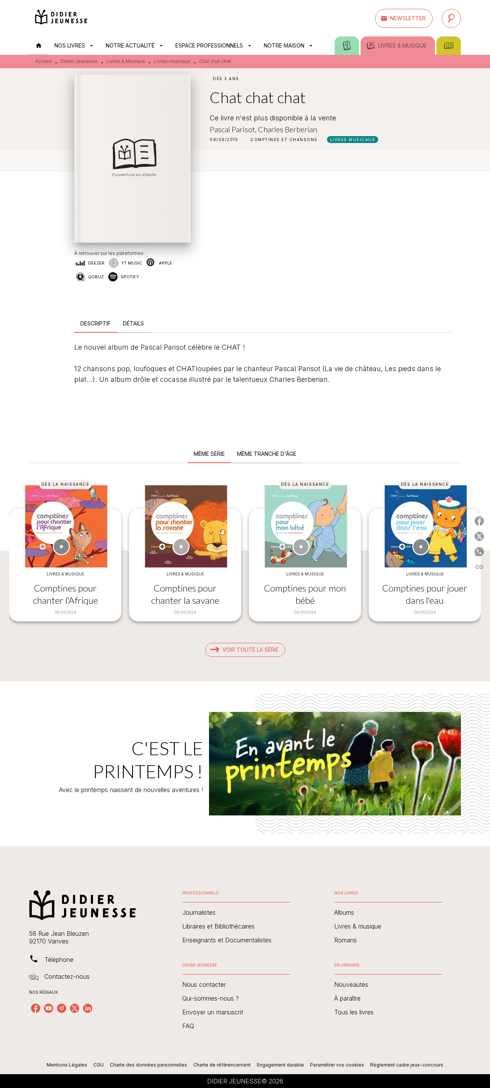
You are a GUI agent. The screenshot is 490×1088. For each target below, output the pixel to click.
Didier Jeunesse (79, 61)
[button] (404, 18)
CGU (98, 1065)
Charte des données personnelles (148, 1065)
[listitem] (35, 1008)
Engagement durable (280, 1065)
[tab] (38, 45)
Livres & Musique (125, 61)
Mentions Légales (67, 1065)
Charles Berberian (287, 129)
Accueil (43, 61)
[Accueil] (61, 18)
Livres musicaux (172, 61)
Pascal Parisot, (234, 129)
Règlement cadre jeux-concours (406, 1065)
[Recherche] (451, 18)
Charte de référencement (222, 1065)
